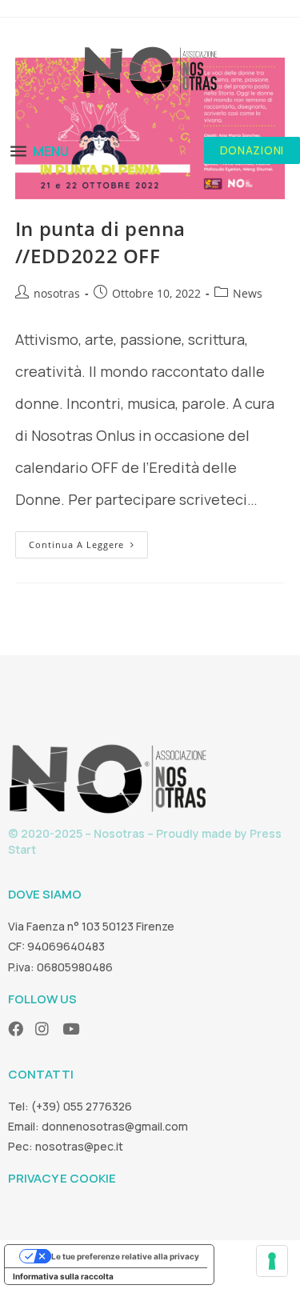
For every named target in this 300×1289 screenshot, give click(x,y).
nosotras (57, 293)
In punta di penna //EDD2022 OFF (100, 242)
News (247, 293)
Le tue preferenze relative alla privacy (125, 1256)
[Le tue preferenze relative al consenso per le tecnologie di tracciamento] (272, 1261)
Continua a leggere (88, 540)
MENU (51, 151)
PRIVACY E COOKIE (62, 1178)
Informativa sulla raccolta (63, 1276)
